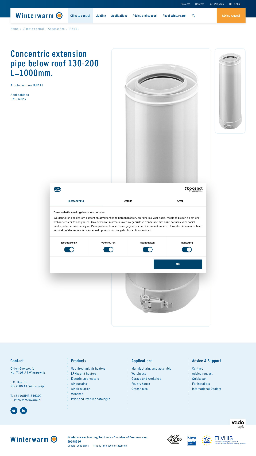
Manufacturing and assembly (151, 368)
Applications (119, 15)
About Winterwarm (174, 15)
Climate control (80, 15)
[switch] (108, 249)
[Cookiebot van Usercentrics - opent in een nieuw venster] (187, 189)
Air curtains (79, 383)
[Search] (193, 15)
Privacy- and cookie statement (110, 445)
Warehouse (138, 373)
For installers (201, 383)
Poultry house (140, 383)
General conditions (78, 445)
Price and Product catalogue (90, 398)
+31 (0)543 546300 (28, 395)
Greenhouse (139, 388)
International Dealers (206, 388)
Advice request (202, 373)
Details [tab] (128, 200)
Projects (185, 3)
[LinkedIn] (23, 410)
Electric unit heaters (85, 378)
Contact (199, 3)
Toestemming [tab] (75, 200)
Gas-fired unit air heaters (88, 368)
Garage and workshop (146, 378)
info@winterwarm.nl (27, 400)
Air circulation (81, 388)
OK (178, 264)
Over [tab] (180, 200)
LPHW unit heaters (84, 373)
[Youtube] (13, 410)
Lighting (100, 15)
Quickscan (199, 378)
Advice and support (145, 15)
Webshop (218, 3)
